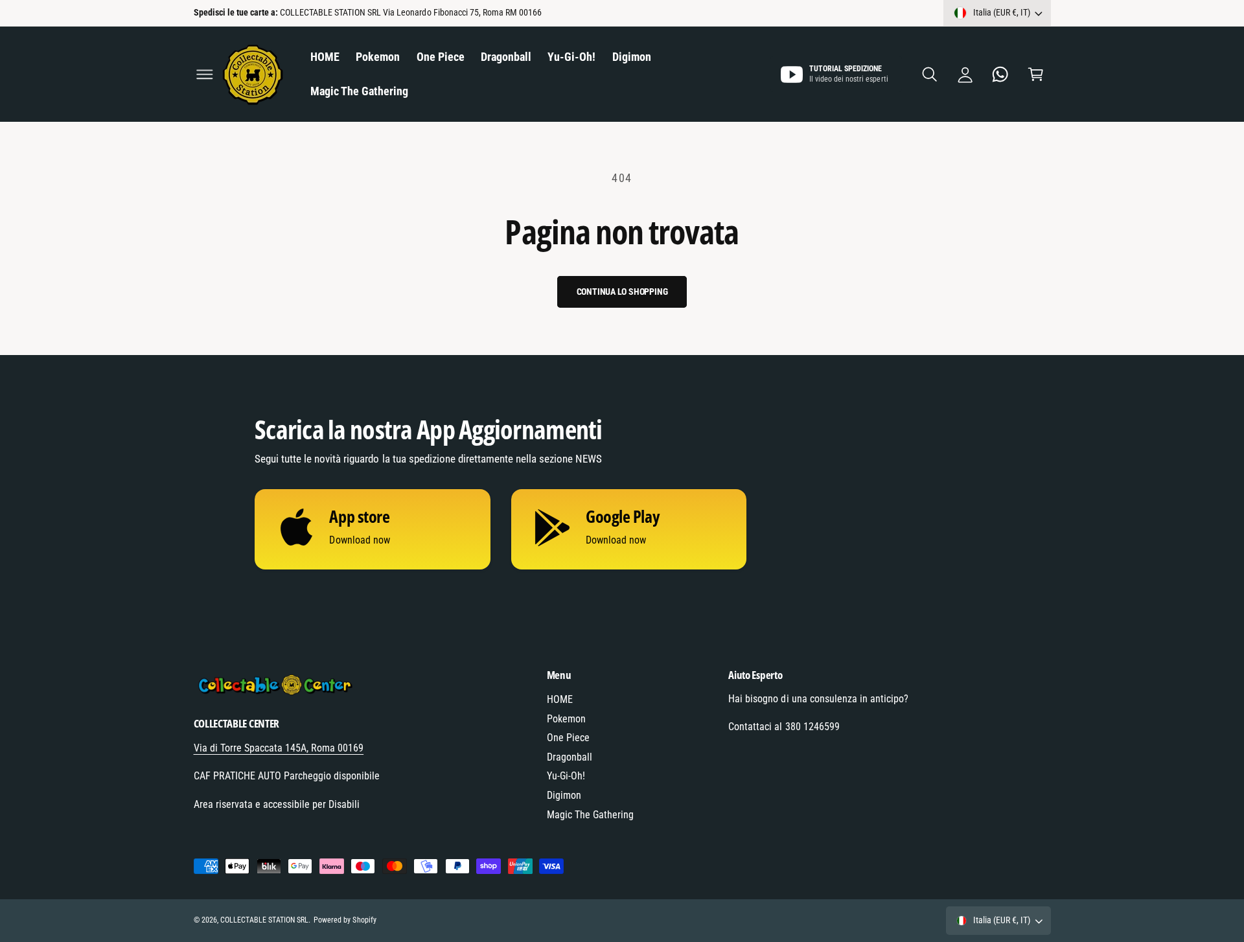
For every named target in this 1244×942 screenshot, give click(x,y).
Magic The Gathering (590, 815)
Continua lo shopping (622, 291)
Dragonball (569, 757)
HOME (560, 699)
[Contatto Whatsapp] (1001, 74)
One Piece (568, 737)
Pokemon (566, 719)
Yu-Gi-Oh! (566, 776)
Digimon (564, 795)
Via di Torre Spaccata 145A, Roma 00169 (279, 748)
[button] (204, 74)
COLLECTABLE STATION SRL (264, 920)
